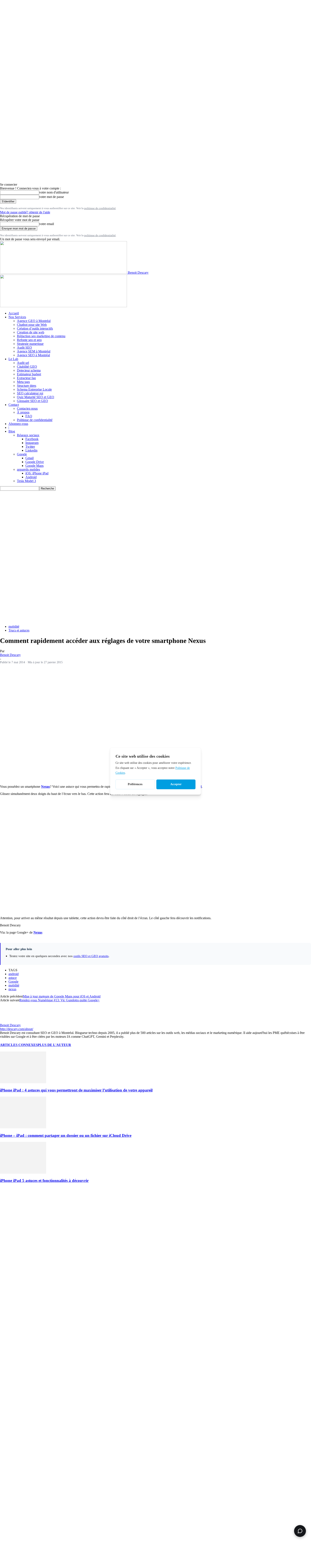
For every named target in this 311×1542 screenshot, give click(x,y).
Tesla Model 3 (26, 481)
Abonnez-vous (18, 424)
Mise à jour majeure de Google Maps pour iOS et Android (61, 996)
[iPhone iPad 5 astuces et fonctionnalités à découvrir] (23, 1172)
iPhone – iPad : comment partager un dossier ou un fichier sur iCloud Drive (65, 1135)
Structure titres (26, 385)
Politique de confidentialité (34, 420)
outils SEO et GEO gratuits (91, 956)
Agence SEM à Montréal (33, 351)
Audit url (23, 363)
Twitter (30, 446)
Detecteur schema (29, 370)
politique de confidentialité (100, 208)
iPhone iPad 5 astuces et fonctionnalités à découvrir (44, 1180)
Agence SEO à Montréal (33, 355)
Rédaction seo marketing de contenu (41, 336)
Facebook (32, 439)
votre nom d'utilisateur (54, 192)
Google (22, 454)
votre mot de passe (51, 197)
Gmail (29, 458)
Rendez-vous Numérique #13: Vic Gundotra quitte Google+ (59, 1000)
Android (31, 477)
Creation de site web (30, 332)
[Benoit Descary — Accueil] (63, 306)
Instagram (32, 443)
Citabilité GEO (27, 366)
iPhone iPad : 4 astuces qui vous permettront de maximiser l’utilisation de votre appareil (76, 1090)
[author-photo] (10, 1021)
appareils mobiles (28, 469)
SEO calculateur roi (30, 393)
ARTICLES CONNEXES (19, 1045)
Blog (11, 431)
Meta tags (23, 382)
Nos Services (17, 317)
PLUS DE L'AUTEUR (54, 1045)
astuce (12, 978)
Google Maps (34, 465)
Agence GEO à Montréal (34, 321)
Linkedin (31, 450)
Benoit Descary (10, 655)
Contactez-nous (27, 408)
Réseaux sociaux (28, 435)
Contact (13, 404)
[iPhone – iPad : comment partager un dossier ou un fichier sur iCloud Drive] (23, 1127)
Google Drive (34, 462)
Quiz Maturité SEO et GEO (35, 397)
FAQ (28, 416)
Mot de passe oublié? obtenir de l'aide (25, 212)
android (13, 974)
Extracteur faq (26, 378)
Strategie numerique (30, 343)
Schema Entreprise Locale (34, 389)
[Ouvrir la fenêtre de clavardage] (300, 1531)
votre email (46, 224)
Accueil (13, 313)
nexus (12, 989)
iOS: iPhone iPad (36, 473)
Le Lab (13, 359)
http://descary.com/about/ (16, 1029)
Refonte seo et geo (29, 340)
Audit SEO (24, 347)
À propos (23, 412)
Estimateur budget (29, 374)
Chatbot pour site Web (32, 324)
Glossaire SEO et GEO (32, 401)
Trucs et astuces (18, 630)
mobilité (13, 626)
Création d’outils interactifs (35, 328)
